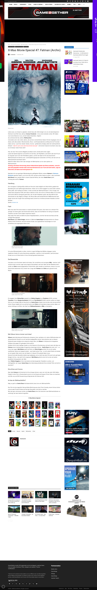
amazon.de (15, 202)
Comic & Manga (25, 511)
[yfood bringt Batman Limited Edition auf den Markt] (41, 494)
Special (23, 431)
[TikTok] (80, 1)
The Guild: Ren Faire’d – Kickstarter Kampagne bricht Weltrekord (27, 501)
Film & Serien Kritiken (15, 44)
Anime (50, 511)
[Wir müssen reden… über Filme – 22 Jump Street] (41, 509)
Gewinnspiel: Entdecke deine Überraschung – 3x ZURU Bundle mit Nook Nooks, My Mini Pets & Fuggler (80, 53)
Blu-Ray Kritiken (24, 44)
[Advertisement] (48, 30)
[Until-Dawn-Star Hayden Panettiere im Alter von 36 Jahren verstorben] (55, 494)
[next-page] (11, 521)
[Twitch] (83, 1)
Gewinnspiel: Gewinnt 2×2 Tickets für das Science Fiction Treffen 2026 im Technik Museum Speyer (80, 62)
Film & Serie (26, 46)
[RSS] (78, 1)
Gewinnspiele (69, 47)
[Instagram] (73, 1)
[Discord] (68, 1)
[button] (3, 586)
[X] (85, 1)
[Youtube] (88, 1)
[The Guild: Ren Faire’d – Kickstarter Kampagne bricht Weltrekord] (28, 494)
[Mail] (75, 1)
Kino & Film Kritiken (19, 46)
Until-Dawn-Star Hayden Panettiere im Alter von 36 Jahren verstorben (54, 501)
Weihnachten (28, 431)
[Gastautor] (9, 54)
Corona (13, 431)
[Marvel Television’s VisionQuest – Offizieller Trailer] (14, 509)
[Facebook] (70, 1)
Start (9, 44)
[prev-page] (9, 521)
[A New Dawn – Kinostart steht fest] (55, 509)
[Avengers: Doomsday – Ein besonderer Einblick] (28, 509)
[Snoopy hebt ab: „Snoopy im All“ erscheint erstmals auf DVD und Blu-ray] (14, 494)
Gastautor (13, 54)
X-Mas (34, 431)
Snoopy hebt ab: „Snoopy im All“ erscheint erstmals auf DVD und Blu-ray (14, 501)
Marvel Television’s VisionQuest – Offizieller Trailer (13, 516)
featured (18, 431)
